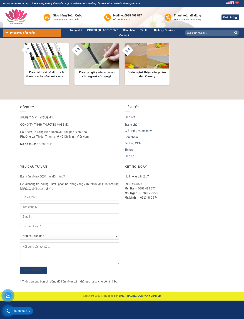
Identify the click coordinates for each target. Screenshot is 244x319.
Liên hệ (129, 156)
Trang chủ (76, 30)
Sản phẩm (129, 30)
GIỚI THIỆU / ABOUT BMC (102, 30)
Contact (124, 35)
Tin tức (144, 30)
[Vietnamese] (237, 3)
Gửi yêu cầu (34, 270)
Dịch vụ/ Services (164, 30)
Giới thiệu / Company (138, 130)
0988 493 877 (133, 184)
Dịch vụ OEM (133, 143)
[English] (228, 3)
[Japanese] (232, 3)
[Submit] (236, 33)
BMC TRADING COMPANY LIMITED (140, 295)
